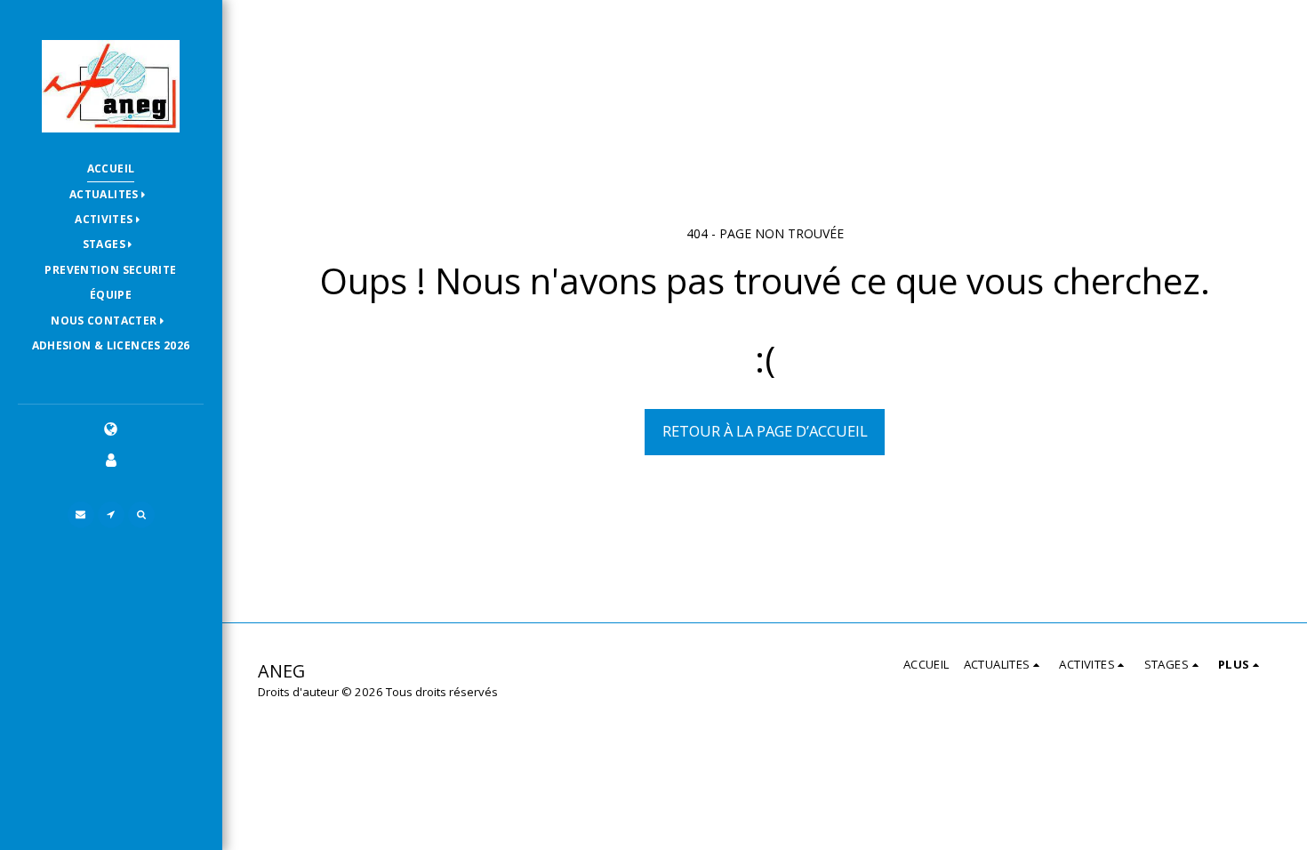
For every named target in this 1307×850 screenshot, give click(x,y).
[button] (110, 195)
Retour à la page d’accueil (765, 431)
